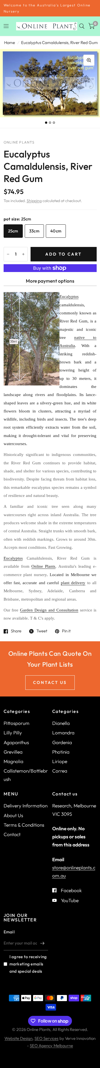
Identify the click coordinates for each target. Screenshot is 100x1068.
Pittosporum (16, 723)
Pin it (66, 631)
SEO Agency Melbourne (51, 1045)
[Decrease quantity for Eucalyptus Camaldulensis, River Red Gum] (8, 254)
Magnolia (13, 761)
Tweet (41, 631)
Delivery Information (26, 806)
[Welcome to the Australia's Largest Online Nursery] (50, 8)
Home (9, 42)
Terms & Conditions (24, 825)
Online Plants (43, 566)
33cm (34, 231)
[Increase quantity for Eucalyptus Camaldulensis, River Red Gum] (23, 254)
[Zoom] (88, 60)
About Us (13, 815)
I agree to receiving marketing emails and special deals (28, 964)
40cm (55, 231)
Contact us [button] (50, 682)
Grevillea (13, 752)
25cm (13, 231)
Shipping (34, 200)
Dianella (61, 723)
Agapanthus (16, 742)
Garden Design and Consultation (49, 610)
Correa (59, 771)
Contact (12, 834)
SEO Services (46, 1038)
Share (16, 631)
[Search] (81, 26)
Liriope (59, 761)
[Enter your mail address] (42, 943)
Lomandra (63, 733)
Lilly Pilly (13, 733)
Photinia (60, 752)
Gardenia (62, 742)
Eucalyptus (13, 558)
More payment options (50, 281)
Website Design (18, 1038)
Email (9, 931)
